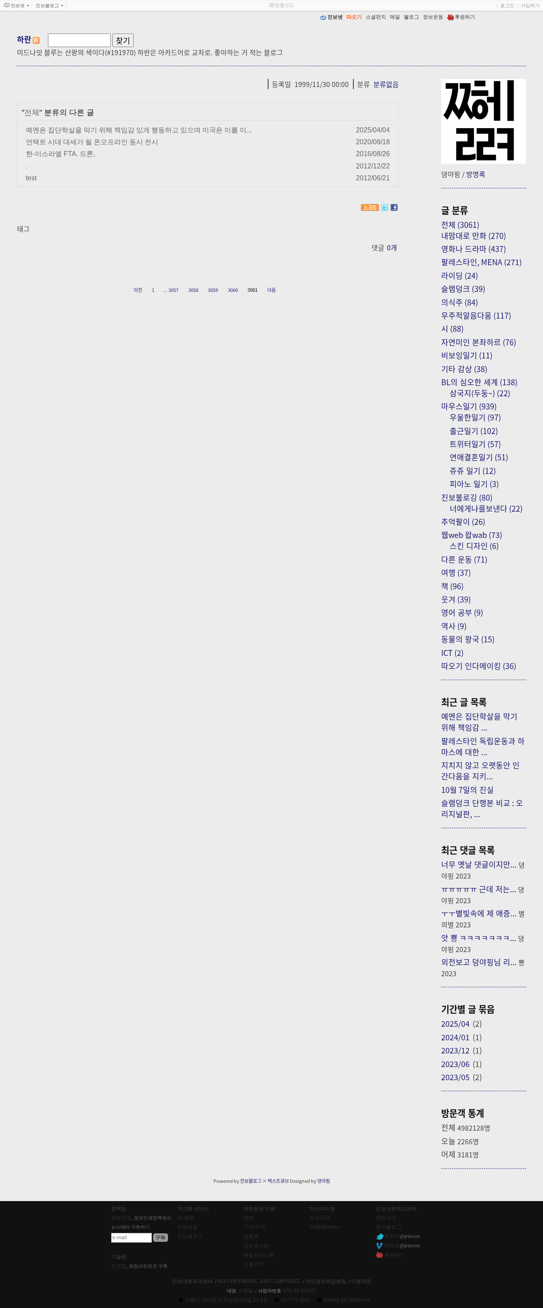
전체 (31, 112)
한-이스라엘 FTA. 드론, (60, 153)
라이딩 (459, 275)
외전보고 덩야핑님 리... (479, 961)
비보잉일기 (467, 355)
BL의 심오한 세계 (479, 381)
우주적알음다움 (476, 315)
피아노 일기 (474, 483)
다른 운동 (464, 559)
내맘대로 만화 (473, 235)
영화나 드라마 (473, 248)
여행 (456, 572)
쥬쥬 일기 (473, 470)
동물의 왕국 (468, 638)
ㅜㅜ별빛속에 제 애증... (479, 913)
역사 (454, 625)
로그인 (507, 5)
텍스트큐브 (278, 1180)
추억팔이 (463, 521)
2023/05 (455, 1076)
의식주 (459, 302)
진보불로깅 (467, 497)
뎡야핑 (323, 1180)
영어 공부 (462, 612)
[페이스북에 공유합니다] (394, 207)
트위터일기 (475, 443)
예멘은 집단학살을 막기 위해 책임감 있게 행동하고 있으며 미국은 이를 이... (139, 130)
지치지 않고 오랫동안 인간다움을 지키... (480, 770)
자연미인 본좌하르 (478, 341)
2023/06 (455, 1063)
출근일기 (474, 430)
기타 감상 (464, 368)
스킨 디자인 (474, 545)
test (31, 178)
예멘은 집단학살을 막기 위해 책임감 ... (479, 722)
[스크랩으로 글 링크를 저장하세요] (370, 207)
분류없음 (386, 84)
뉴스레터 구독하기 (130, 1227)
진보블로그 (250, 1180)
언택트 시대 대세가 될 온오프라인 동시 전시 (92, 142)
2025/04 (455, 1023)
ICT (452, 652)
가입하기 (530, 5)
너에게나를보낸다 (486, 508)
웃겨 (456, 599)
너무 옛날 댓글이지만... (479, 864)
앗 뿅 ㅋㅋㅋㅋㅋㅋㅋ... (478, 937)
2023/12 (455, 1050)
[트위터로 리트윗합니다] (384, 207)
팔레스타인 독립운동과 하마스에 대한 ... (483, 746)
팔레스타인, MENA (481, 261)
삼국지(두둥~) (480, 392)
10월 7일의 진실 (467, 789)
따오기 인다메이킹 (478, 665)
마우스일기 (469, 406)
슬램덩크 (463, 288)
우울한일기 (475, 417)
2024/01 (455, 1036)
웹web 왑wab (471, 534)
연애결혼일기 (479, 456)
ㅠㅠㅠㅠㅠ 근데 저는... (478, 888)
